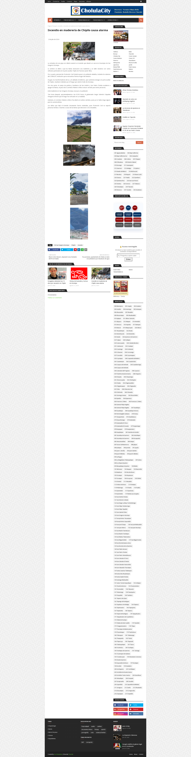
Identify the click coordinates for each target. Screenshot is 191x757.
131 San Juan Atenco (120, 527)
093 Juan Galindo (132, 450)
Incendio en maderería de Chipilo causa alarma (99, 282)
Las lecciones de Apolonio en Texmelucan (131, 109)
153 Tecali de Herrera (120, 586)
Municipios (137, 214)
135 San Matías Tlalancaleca (122, 537)
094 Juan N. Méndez (132, 454)
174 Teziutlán (135, 623)
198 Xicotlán (117, 666)
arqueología (52, 726)
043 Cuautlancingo (136, 364)
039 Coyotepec (118, 358)
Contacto (69, 1)
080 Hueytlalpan (118, 432)
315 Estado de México (120, 171)
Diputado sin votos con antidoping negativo (130, 100)
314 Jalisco (136, 168)
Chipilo (73, 245)
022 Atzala (129, 331)
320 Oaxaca (117, 177)
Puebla (63, 1)
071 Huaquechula (119, 417)
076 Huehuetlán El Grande (121, 426)
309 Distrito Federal (130, 162)
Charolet (131, 54)
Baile (130, 51)
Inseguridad (137, 219)
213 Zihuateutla (137, 687)
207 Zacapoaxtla (119, 681)
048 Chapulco (137, 374)
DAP (83, 742)
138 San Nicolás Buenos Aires (122, 543)
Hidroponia (116, 62)
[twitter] (136, 705)
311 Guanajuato (128, 165)
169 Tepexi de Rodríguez (121, 614)
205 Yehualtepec (118, 678)
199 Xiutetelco (128, 666)
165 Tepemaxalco (119, 607)
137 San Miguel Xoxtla (135, 540)
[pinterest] (136, 709)
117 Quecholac (129, 490)
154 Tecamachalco (134, 586)
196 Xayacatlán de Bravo (121, 663)
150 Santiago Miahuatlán (121, 580)
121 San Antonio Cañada (121, 500)
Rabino (131, 69)
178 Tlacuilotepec (119, 632)
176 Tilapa (132, 626)
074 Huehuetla (131, 420)
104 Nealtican (118, 472)
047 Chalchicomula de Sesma (122, 374)
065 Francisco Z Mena (120, 401)
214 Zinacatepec (118, 690)
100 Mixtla (134, 466)
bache (50, 729)
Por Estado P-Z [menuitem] (98, 20)
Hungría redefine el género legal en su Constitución (132, 745)
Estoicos (115, 60)
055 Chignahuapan (119, 386)
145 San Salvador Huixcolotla (122, 564)
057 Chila (117, 389)
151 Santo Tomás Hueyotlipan (122, 583)
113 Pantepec (132, 484)
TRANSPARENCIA (118, 272)
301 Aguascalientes (119, 153)
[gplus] (120, 709)
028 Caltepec (126, 340)
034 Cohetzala (129, 349)
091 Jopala (135, 447)
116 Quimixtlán (118, 490)
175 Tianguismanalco (120, 626)
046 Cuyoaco (135, 371)
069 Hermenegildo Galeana (121, 414)
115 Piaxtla (128, 487)
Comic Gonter (133, 56)
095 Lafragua (118, 457)
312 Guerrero (118, 168)
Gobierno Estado (128, 214)
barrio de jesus (53, 732)
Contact (141, 754)
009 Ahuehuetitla (130, 315)
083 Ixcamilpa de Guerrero (121, 438)
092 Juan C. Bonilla (119, 450)
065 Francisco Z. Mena (135, 401)
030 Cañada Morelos (132, 343)
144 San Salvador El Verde (121, 561)
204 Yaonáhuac (137, 675)
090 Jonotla (127, 447)
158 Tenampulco (130, 592)
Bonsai (115, 54)
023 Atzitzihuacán (119, 334)
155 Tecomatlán (118, 589)
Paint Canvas (132, 67)
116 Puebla (137, 487)
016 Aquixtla (127, 324)
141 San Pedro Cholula (120, 552)
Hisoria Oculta (133, 62)
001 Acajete (128, 306)
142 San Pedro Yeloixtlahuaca (122, 555)
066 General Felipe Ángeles (121, 407)
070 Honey (135, 414)
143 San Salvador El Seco (121, 558)
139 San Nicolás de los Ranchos (123, 546)
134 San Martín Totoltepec (121, 534)
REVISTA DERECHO (118, 80)
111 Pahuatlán (128, 481)
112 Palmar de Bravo (120, 484)
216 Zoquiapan (118, 693)
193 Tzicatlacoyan (119, 657)
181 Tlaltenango (129, 635)
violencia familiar (101, 732)
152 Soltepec (137, 583)
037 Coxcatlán (118, 355)
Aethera (115, 51)
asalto (93, 726)
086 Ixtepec (131, 441)
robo (92, 732)
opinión (103, 729)
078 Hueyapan (118, 429)
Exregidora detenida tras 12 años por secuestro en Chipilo (57, 282)
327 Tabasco (136, 183)
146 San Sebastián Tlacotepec (122, 567)
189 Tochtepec (129, 647)
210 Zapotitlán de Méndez (132, 684)
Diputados (119, 219)
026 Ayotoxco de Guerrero (130, 337)
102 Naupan (128, 469)
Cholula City (116, 56)
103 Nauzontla (138, 469)
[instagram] (120, 713)
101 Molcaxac (118, 469)
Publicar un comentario (55, 297)
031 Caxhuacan (118, 346)
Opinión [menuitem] (56, 20)
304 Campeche (134, 156)
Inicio (49, 1)
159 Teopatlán (118, 595)
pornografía (85, 732)
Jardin (130, 65)
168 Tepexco (128, 610)
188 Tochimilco (118, 647)
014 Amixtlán (136, 321)
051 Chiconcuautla (119, 380)
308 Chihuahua (118, 162)
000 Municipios (118, 306)
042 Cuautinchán (131, 361)
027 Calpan (117, 340)
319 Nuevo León (137, 174)
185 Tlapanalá (129, 641)
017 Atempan (136, 324)
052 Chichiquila (131, 380)
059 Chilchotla (118, 392)
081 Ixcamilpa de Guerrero (121, 435)
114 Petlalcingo (118, 487)
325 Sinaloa (117, 183)
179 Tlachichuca (131, 632)
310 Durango (118, 165)
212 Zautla (128, 687)
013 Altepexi (127, 321)
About (135, 754)
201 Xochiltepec (130, 669)
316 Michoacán (133, 171)
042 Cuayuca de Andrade (121, 364)
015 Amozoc (117, 324)
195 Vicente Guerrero (120, 660)
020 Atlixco (138, 327)
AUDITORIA (116, 269)
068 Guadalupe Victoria (131, 410)
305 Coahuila (118, 159)
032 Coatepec (129, 346)
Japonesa (116, 65)
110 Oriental (117, 481)
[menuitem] (50, 20)
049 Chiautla (117, 377)
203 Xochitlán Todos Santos (122, 675)
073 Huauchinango (119, 420)
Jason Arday (126, 726)
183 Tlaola (129, 638)
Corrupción (128, 224)
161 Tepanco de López (120, 598)
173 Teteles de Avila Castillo (122, 623)
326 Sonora (126, 183)
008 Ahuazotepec (119, 315)
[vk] (136, 713)
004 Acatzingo (127, 309)
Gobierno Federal (119, 214)
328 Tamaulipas (118, 187)
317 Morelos (117, 174)
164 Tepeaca (135, 604)
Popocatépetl (85, 726)
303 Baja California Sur (120, 156)
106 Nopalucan (128, 475)
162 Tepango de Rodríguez (121, 601)
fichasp (97, 729)
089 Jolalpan (117, 447)
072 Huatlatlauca (131, 417)
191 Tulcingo (135, 650)
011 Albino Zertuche (128, 318)
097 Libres (138, 460)
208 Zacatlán (129, 681)
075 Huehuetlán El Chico (121, 423)
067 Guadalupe (135, 407)
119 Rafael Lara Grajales (132, 494)
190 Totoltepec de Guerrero (122, 650)
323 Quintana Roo (119, 180)
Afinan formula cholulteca (130, 90)
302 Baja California (132, 153)
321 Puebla (126, 177)
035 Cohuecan (118, 352)
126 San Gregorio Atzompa (61, 245)
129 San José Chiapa (120, 524)
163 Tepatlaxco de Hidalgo (121, 604)
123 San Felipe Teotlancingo (122, 506)
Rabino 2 (115, 71)
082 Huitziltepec (136, 435)
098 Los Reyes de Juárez (120, 463)
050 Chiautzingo (128, 377)
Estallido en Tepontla (129, 117)
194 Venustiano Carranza (134, 657)
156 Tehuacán (130, 589)
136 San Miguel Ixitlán (120, 540)
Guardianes (132, 60)
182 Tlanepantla (118, 638)
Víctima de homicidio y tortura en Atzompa (79, 282)
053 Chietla (117, 383)
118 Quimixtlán (118, 494)
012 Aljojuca (117, 321)
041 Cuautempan (119, 361)
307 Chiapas (136, 159)
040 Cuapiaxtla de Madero (132, 358)
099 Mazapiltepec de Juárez (121, 466)
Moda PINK (116, 67)
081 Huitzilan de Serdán (132, 432)
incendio (60, 26)
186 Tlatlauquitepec (119, 644)
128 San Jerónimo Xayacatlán (122, 521)
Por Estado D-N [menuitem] (83, 20)
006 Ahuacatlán (118, 312)
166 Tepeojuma (131, 607)
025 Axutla (117, 337)
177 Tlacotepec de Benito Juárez (123, 629)
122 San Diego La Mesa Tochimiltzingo (125, 503)
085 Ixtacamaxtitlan (119, 441)
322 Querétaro (136, 177)
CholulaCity (56, 1)
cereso (51, 735)
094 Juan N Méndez (119, 454)
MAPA (128, 207)
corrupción (89, 742)
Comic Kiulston (117, 58)
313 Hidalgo (127, 168)
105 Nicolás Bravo (129, 472)
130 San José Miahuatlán (135, 524)
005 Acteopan (137, 309)
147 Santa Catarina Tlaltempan (123, 570)
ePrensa (89, 1)
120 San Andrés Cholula (121, 497)
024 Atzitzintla (130, 334)
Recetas (131, 71)
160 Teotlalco (128, 595)
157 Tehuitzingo (118, 592)
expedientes (52, 738)
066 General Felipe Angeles (121, 404)
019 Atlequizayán (128, 327)
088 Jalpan (134, 444)
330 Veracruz (118, 190)
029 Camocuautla (119, 343)
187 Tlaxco (131, 644)
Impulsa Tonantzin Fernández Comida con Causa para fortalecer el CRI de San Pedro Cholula (133, 128)
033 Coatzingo (118, 349)
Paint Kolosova (117, 69)
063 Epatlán (117, 398)
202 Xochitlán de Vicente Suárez (123, 672)
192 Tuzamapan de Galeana (122, 653)
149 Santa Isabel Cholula (121, 577)
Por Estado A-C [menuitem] (69, 20)
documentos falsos (87, 729)
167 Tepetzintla (118, 610)
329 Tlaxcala (129, 187)
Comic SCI (132, 58)
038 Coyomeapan (130, 355)
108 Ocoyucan (128, 478)
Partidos (128, 219)
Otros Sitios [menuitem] (112, 20)
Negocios (119, 224)
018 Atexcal (117, 327)
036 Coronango (129, 352)
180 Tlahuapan (118, 635)
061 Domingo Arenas (120, 395)
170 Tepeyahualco (135, 614)
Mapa (75, 1)
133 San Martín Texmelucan (122, 530)
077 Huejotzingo (135, 426)
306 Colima (127, 159)
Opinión (137, 224)
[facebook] (141, 1)
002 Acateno (137, 306)
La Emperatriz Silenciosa (129, 735)
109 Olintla (138, 478)
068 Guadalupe (118, 410)
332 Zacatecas (137, 190)
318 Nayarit (127, 174)
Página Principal (52, 26)
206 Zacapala (129, 678)
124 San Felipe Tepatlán (120, 509)
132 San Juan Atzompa (134, 527)
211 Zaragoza (118, 687)
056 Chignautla (131, 386)
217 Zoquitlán (129, 693)
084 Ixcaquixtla (136, 438)
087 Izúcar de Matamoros (121, 444)
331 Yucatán (127, 190)
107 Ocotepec (118, 478)
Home (131, 754)
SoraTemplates (58, 754)
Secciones (82, 1)
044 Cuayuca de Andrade (121, 367)
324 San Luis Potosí (132, 180)
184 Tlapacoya (118, 641)
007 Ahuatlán (129, 312)
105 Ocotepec (118, 475)
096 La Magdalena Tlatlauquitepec (123, 460)
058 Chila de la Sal (127, 389)
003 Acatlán (117, 309)
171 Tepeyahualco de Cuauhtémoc (123, 617)
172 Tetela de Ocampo (120, 620)
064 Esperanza (127, 398)
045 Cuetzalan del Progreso (122, 371)
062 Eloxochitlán (133, 395)
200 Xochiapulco (119, 669)
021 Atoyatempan (119, 331)
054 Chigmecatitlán (128, 383)
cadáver (99, 726)
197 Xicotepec (134, 663)
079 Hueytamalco (129, 429)
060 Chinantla (129, 392)
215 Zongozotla (130, 690)
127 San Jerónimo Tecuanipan (122, 518)
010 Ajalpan (117, 318)
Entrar (128, 259)
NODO (135, 207)
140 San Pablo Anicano (120, 549)
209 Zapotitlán (118, 684)
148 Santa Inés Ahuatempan (122, 574)
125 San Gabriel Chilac (120, 512)
